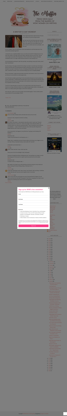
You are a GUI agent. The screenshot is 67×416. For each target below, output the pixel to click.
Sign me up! (33, 225)
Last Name (21, 204)
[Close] (48, 188)
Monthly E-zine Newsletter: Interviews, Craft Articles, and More (31, 214)
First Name (21, 199)
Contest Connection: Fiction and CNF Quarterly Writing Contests (32, 212)
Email (20, 194)
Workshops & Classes (24, 216)
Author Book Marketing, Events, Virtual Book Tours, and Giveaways (32, 211)
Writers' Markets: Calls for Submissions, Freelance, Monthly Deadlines (33, 217)
